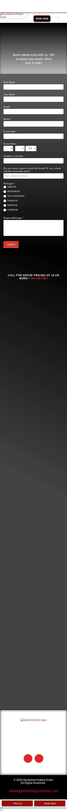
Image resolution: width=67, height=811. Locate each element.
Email (7, 106)
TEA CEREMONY (16, 196)
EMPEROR (12, 210)
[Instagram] (39, 758)
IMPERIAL (12, 205)
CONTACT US (48, 791)
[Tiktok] (28, 758)
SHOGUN (11, 186)
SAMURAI (12, 200)
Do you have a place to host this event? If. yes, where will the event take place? (32, 170)
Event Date (10, 131)
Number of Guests (14, 156)
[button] (58, 18)
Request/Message (13, 218)
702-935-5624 (39, 278)
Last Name (10, 94)
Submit (11, 244)
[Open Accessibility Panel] (1, 809)
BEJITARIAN (13, 191)
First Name (10, 82)
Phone (7, 119)
